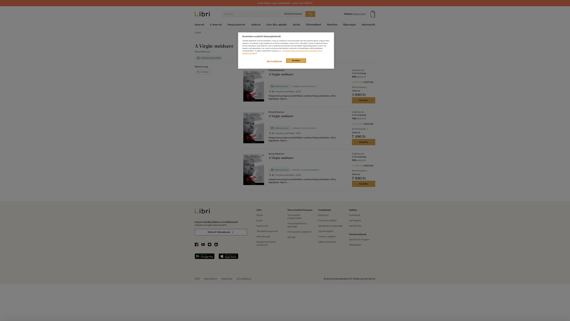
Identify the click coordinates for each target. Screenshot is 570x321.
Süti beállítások (274, 61)
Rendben (296, 60)
